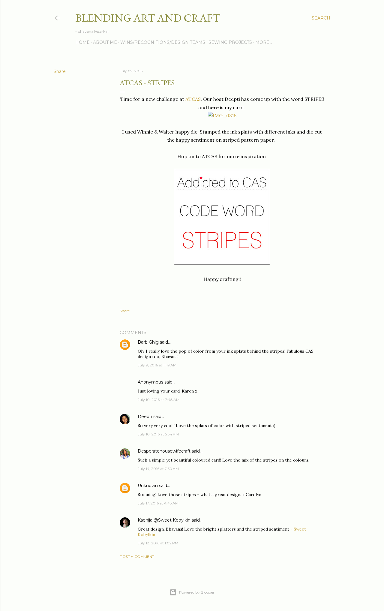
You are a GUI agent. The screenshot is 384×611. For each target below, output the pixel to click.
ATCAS (193, 99)
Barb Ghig (148, 342)
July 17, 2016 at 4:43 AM (158, 503)
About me (105, 42)
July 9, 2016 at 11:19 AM (157, 365)
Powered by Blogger (196, 592)
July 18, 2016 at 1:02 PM (158, 543)
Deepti (145, 416)
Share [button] (60, 71)
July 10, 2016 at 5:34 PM (158, 434)
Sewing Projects (230, 42)
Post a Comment (137, 556)
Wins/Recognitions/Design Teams (162, 42)
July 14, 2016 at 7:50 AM (158, 468)
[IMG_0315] (222, 116)
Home (82, 42)
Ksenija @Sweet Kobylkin (164, 520)
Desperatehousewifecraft (164, 451)
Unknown (148, 485)
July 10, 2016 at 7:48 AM (158, 399)
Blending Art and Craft (147, 18)
